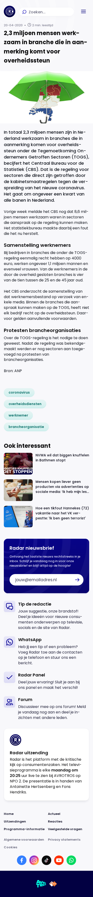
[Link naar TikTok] (46, 860)
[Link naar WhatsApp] (71, 860)
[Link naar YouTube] (59, 860)
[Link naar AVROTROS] (41, 883)
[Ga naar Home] (9, 11)
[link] (19, 392)
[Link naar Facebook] (21, 860)
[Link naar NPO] (53, 883)
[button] (83, 11)
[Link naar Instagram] (34, 860)
